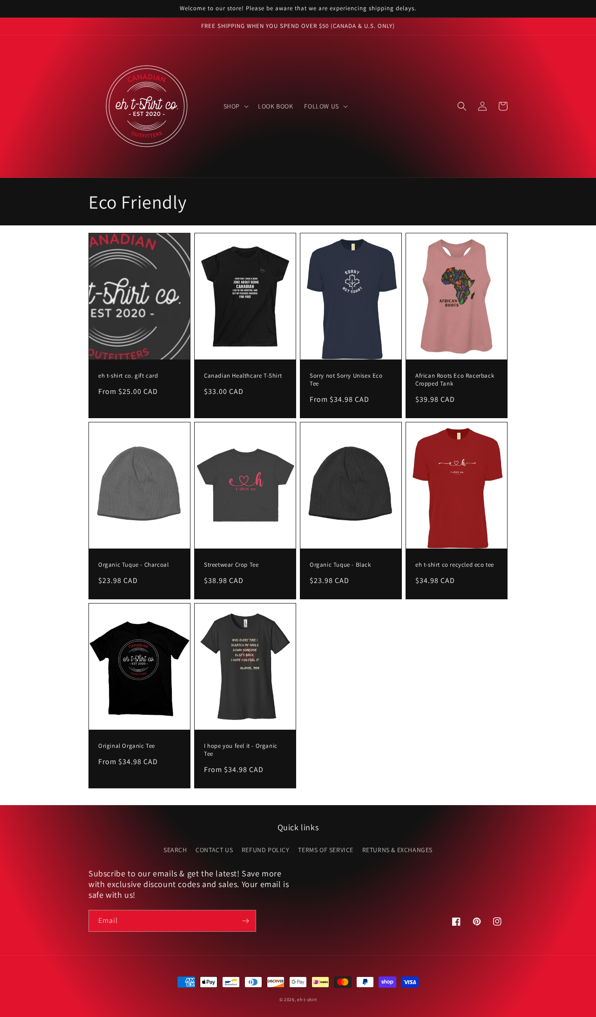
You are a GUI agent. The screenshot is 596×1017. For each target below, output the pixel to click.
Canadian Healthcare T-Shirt (243, 376)
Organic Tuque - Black (340, 565)
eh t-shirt (307, 1000)
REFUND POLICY (266, 850)
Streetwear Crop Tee (231, 565)
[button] (235, 106)
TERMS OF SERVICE (325, 850)
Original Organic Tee (126, 746)
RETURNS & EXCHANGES (397, 850)
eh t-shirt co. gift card (128, 376)
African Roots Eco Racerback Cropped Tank (454, 379)
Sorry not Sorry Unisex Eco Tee (346, 379)
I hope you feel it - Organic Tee (241, 750)
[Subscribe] (245, 921)
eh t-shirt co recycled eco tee (454, 565)
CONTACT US (214, 850)
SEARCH (175, 850)
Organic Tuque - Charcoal (133, 565)
